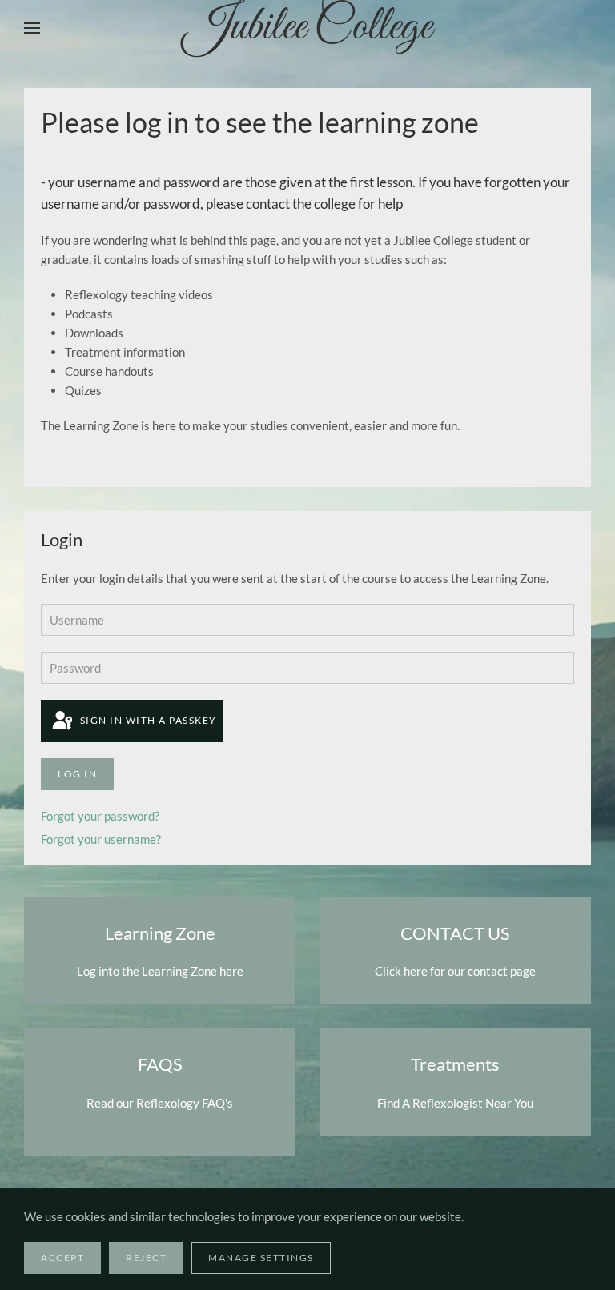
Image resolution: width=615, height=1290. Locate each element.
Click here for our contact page (455, 971)
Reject (146, 1258)
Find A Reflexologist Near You (455, 1103)
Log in (77, 774)
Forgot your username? (101, 839)
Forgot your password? (100, 816)
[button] (32, 28)
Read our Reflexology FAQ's (159, 1103)
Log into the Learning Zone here (160, 971)
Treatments (455, 1064)
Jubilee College (307, 28)
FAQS (160, 1064)
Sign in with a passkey (147, 720)
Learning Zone (160, 933)
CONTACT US (455, 933)
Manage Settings (261, 1258)
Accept (62, 1258)
